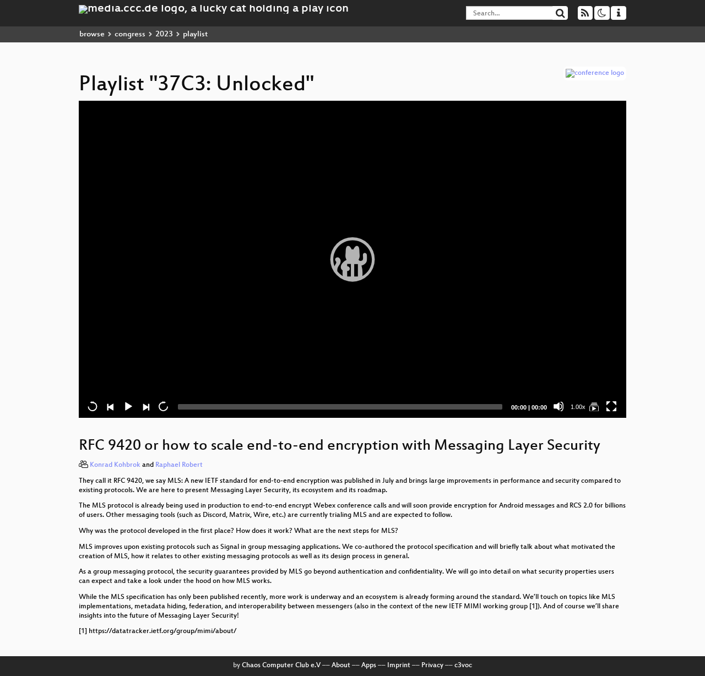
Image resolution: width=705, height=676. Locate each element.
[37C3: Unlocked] (594, 406)
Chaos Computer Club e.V (281, 665)
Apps (368, 665)
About (341, 665)
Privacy (432, 665)
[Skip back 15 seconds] (92, 406)
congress (130, 34)
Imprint (398, 665)
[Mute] (558, 406)
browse (92, 34)
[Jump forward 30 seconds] (163, 406)
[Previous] (110, 406)
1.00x (578, 407)
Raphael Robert (179, 465)
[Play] (352, 259)
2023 (164, 34)
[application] (352, 259)
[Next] (145, 406)
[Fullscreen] (611, 406)
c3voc (463, 665)
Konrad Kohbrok (115, 465)
